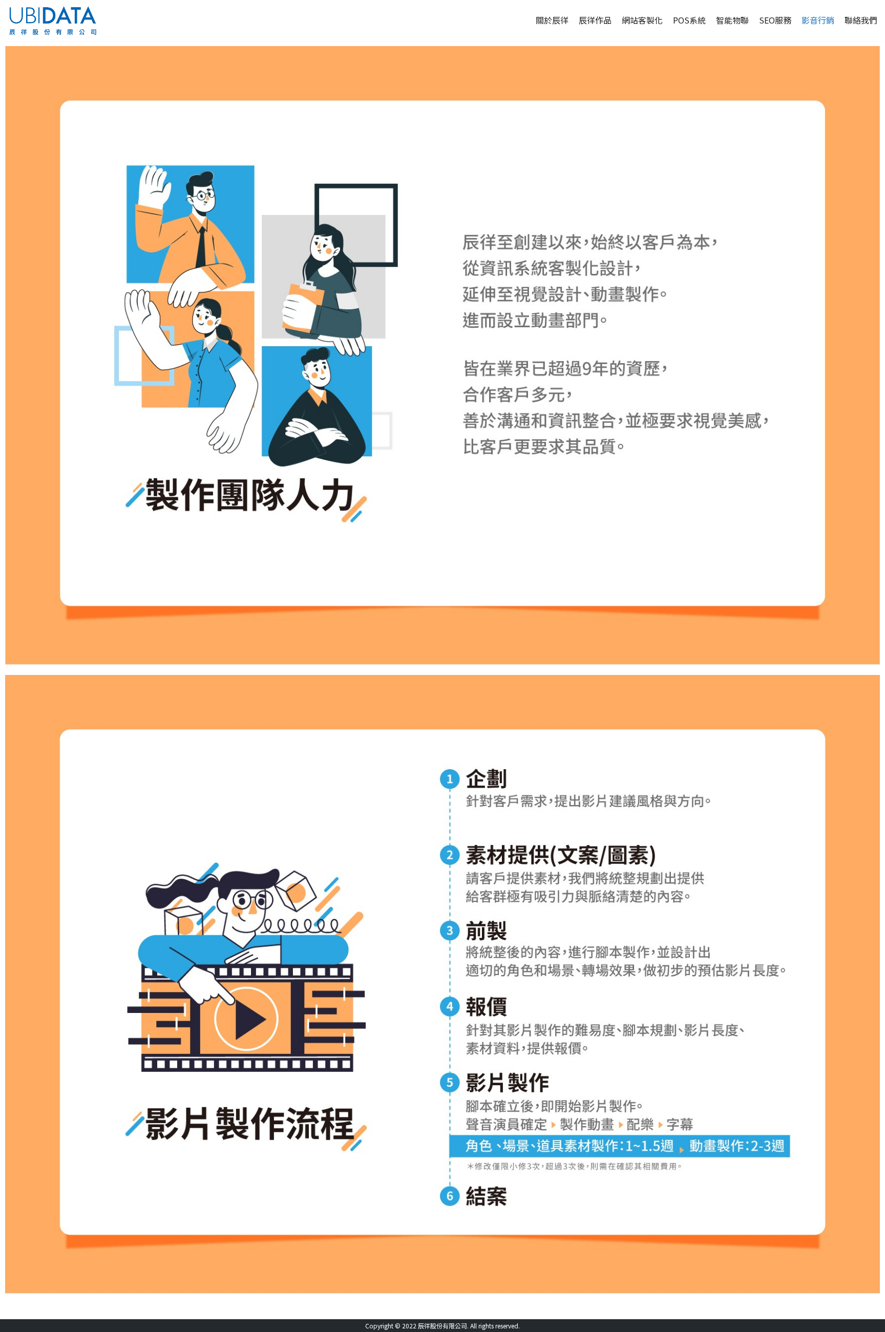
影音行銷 (818, 20)
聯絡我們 (861, 20)
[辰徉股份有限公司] (52, 20)
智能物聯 (732, 20)
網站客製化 (642, 20)
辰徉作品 (595, 20)
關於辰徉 (552, 20)
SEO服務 (775, 20)
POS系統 (689, 20)
